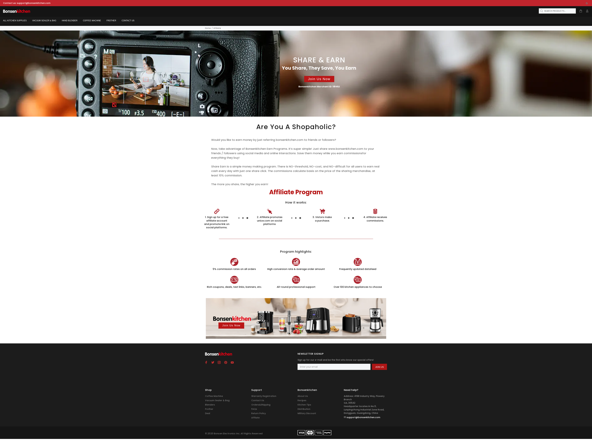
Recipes (302, 400)
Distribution (304, 409)
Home (208, 28)
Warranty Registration (263, 396)
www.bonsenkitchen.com (346, 149)
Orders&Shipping (260, 404)
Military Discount (307, 413)
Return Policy (258, 413)
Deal (207, 413)
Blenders (210, 404)
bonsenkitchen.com (289, 140)
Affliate (255, 417)
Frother (209, 409)
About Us (303, 396)
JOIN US (379, 367)
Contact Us (257, 400)
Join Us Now (319, 79)
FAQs (254, 409)
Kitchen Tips (304, 404)
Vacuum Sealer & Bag (217, 400)
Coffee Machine (214, 396)
